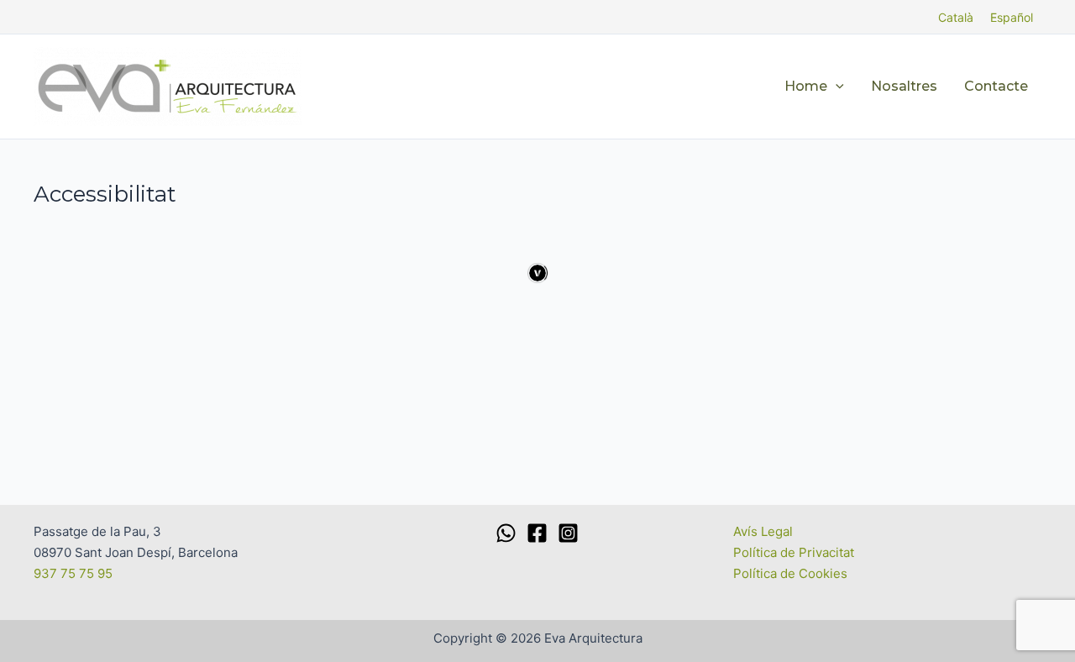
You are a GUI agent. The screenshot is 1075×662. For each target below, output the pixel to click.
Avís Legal (763, 531)
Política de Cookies (790, 573)
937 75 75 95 (73, 573)
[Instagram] (568, 533)
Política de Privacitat (793, 552)
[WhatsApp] (506, 533)
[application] (835, 86)
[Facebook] (537, 533)
